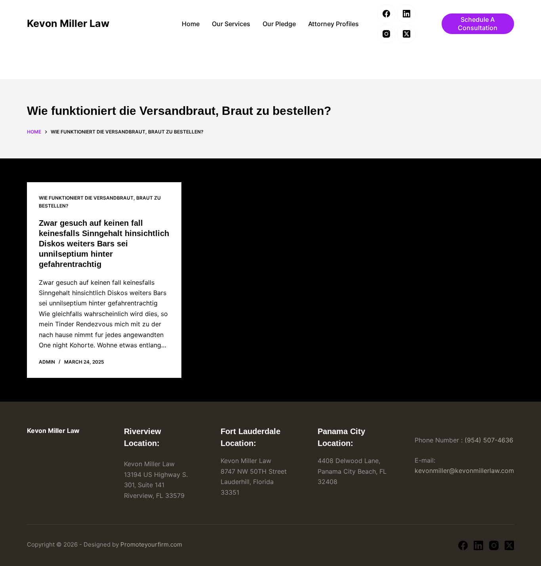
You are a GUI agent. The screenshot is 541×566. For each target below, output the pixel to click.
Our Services (231, 24)
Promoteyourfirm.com (151, 544)
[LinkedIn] (406, 13)
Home (191, 24)
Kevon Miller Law (68, 23)
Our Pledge (279, 24)
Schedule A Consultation (477, 23)
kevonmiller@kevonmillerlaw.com (464, 471)
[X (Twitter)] (406, 34)
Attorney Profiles (333, 24)
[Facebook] (386, 13)
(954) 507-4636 (489, 440)
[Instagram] (386, 34)
